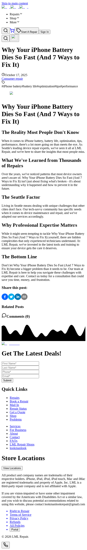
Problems (16, 419)
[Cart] (12, 31)
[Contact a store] (6, 545)
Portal (14, 529)
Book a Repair (19, 401)
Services (15, 426)
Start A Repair (29, 31)
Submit (7, 380)
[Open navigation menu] (14, 38)
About (14, 433)
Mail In (14, 405)
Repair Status (18, 408)
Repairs (14, 397)
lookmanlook (18, 448)
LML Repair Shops (22, 444)
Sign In (44, 31)
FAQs (13, 440)
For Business (18, 430)
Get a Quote (17, 412)
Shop (13, 416)
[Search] (6, 30)
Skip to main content (15, 3)
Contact (15, 437)
